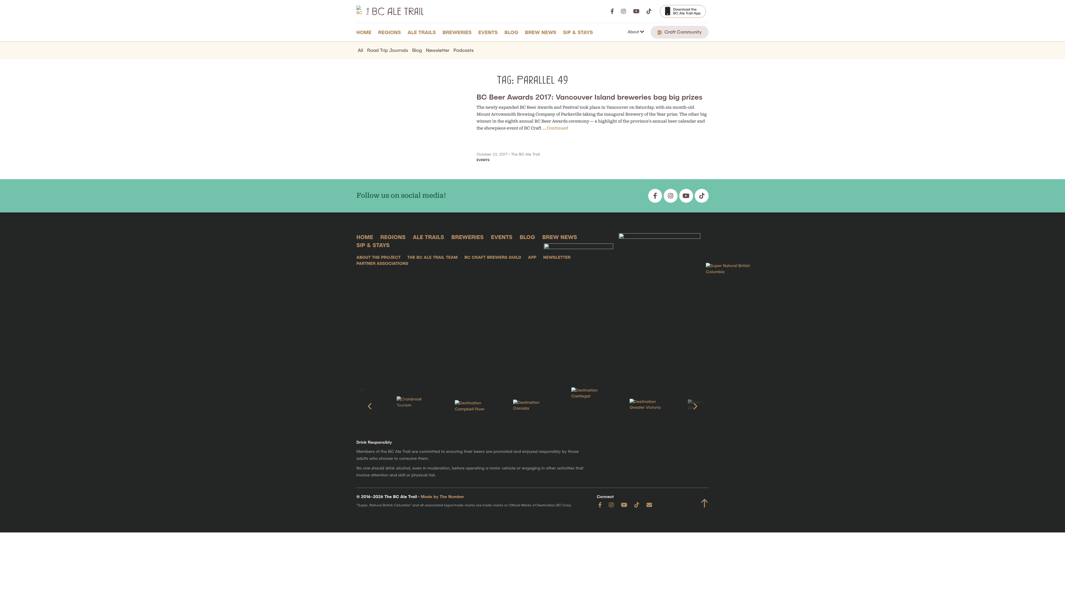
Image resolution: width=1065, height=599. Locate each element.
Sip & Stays (578, 32)
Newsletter (438, 50)
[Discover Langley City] (707, 406)
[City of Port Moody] (357, 406)
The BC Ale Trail (525, 154)
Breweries (457, 32)
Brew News (540, 32)
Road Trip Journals (387, 50)
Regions (389, 32)
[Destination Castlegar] (590, 406)
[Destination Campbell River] (474, 406)
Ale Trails (422, 32)
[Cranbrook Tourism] (416, 406)
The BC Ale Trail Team (432, 257)
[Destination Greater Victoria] (649, 406)
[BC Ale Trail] (578, 301)
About (634, 31)
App (532, 257)
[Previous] (370, 406)
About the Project (378, 257)
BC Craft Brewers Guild (492, 257)
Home (363, 32)
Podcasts (463, 50)
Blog (511, 32)
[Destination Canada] (532, 406)
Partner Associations (382, 263)
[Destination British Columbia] (733, 302)
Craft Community (682, 32)
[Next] (694, 406)
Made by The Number (442, 496)
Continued (557, 128)
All (360, 50)
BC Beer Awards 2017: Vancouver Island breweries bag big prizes (589, 97)
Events (488, 32)
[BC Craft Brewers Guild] (659, 301)
